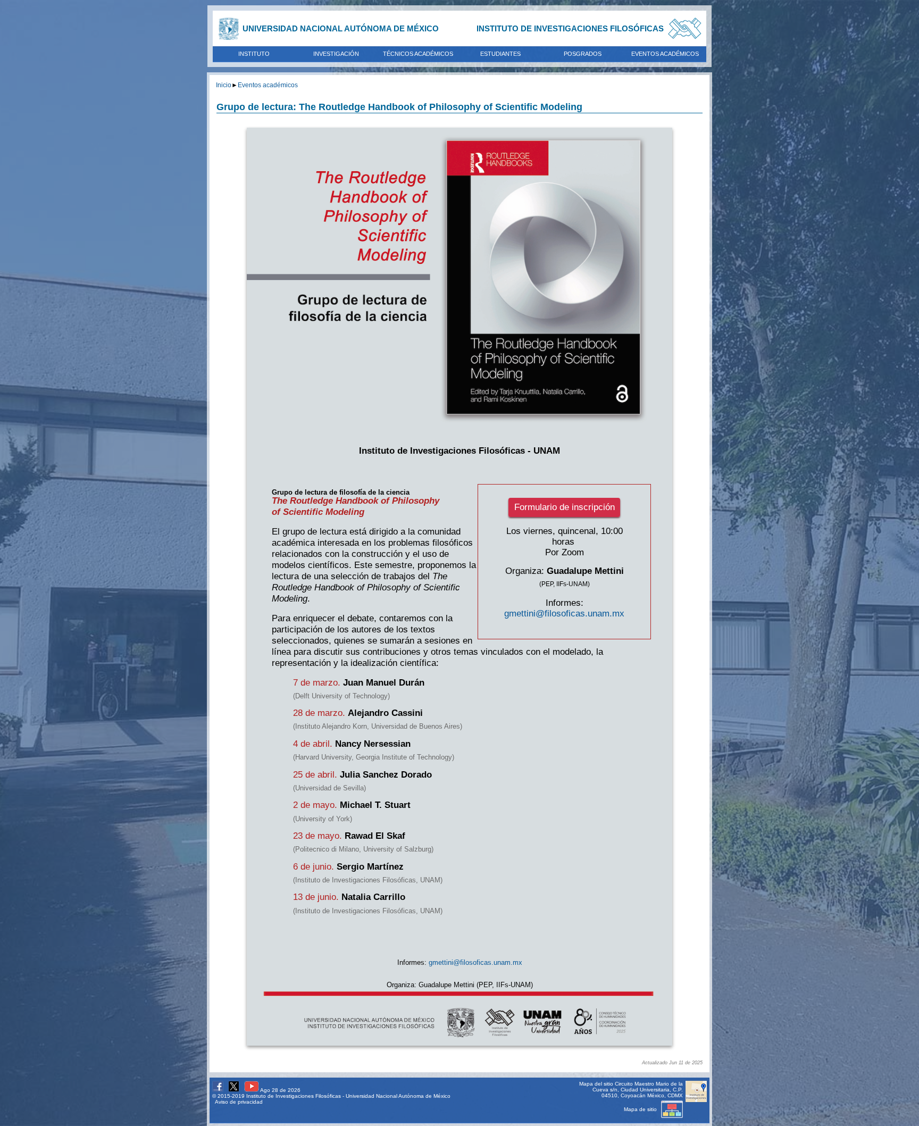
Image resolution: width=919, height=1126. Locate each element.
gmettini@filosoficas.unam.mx (564, 613)
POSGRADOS (582, 54)
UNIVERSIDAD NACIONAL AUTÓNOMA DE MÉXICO (341, 28)
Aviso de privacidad (239, 1102)
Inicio (223, 84)
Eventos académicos (268, 84)
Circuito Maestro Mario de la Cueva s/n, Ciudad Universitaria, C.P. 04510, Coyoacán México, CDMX (637, 1089)
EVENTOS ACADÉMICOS (665, 54)
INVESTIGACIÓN (336, 54)
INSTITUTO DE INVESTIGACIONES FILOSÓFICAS (570, 28)
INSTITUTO (254, 54)
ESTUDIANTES (500, 54)
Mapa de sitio (641, 1109)
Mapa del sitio (596, 1084)
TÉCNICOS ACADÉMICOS (418, 54)
